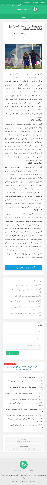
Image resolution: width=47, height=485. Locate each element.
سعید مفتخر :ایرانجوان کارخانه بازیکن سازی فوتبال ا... (24, 410)
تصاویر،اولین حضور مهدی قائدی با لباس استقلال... (21, 415)
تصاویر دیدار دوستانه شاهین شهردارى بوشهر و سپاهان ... (25, 404)
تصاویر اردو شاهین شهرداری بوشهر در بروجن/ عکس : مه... (25, 420)
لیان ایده (15, 481)
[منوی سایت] (23, 16)
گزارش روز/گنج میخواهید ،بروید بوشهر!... (24, 399)
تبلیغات (35, 2)
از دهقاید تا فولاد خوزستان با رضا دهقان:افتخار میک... (25, 388)
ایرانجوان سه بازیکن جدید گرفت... (26, 377)
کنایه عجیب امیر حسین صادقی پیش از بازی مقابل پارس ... (24, 394)
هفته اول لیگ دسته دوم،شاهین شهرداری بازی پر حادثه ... (24, 426)
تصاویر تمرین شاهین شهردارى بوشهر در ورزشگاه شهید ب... (25, 382)
